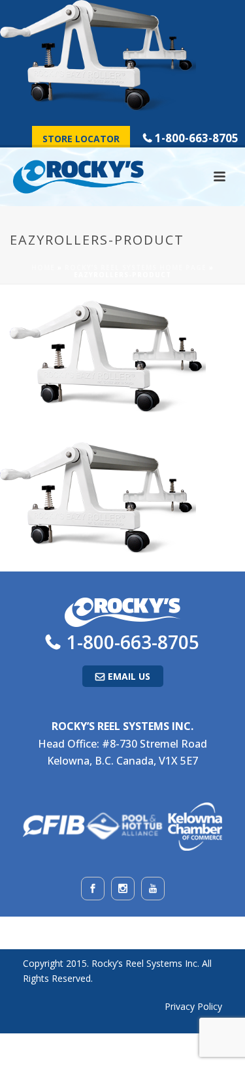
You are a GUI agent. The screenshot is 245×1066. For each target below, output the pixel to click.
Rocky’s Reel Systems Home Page (135, 267)
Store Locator (81, 138)
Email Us (129, 676)
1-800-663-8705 (196, 137)
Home (43, 267)
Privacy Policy (193, 1006)
